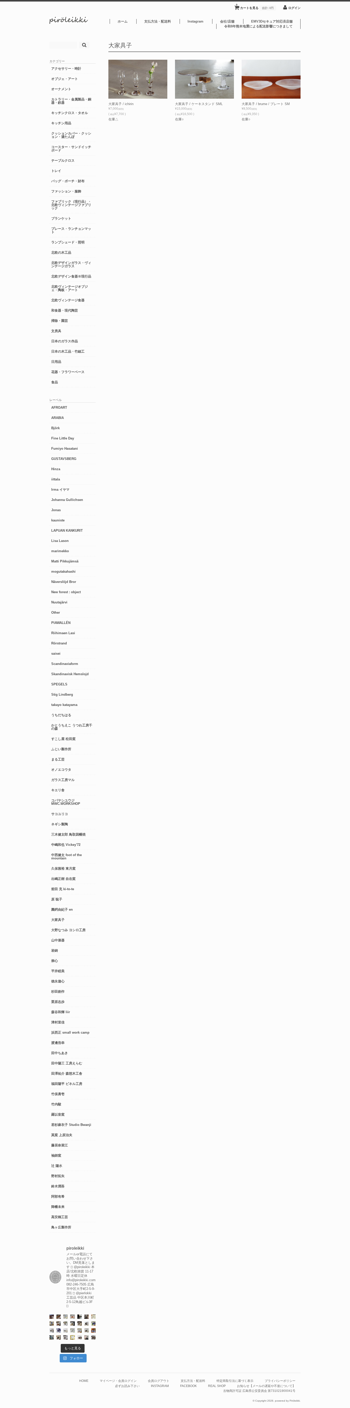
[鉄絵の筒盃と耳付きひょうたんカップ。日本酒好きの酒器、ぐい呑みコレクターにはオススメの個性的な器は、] (79, 1337)
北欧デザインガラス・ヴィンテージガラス (71, 264)
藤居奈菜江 (59, 1145)
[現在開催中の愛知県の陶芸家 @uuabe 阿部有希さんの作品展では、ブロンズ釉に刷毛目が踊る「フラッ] (65, 1337)
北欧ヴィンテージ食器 (68, 300)
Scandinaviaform (64, 664)
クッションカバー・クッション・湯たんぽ (71, 135)
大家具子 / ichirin (120, 104)
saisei (55, 653)
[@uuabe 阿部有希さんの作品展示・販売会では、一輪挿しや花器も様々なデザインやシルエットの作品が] (86, 1330)
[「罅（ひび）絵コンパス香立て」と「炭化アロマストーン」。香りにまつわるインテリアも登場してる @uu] (65, 1330)
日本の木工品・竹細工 (68, 351)
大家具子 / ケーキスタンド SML (199, 104)
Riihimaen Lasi (63, 633)
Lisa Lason (60, 541)
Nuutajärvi (59, 602)
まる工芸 (58, 759)
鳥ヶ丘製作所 (61, 1227)
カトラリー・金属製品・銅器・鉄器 (71, 101)
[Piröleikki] (68, 23)
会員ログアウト (158, 1380)
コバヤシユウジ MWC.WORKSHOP (65, 802)
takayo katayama (64, 705)
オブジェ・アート (64, 79)
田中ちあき (59, 1053)
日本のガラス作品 (64, 341)
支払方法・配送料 (157, 21)
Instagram (195, 21)
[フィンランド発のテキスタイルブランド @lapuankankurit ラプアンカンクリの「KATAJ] (79, 1330)
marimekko (60, 551)
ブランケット (61, 218)
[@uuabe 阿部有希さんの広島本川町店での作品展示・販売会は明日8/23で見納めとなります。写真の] (86, 1323)
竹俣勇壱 (58, 1094)
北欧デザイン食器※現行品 (71, 276)
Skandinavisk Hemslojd (70, 674)
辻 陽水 (56, 1166)
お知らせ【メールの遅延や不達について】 (266, 1386)
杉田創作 (58, 991)
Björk (55, 428)
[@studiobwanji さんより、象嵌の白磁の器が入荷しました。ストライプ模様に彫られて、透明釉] (72, 1323)
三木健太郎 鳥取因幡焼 (68, 834)
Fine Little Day (62, 438)
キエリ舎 (58, 790)
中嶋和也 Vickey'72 (65, 845)
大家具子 (58, 920)
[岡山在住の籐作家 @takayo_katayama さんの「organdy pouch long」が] (86, 1337)
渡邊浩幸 (58, 1043)
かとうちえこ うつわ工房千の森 (71, 727)
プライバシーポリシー (280, 1380)
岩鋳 (54, 950)
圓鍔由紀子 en (62, 909)
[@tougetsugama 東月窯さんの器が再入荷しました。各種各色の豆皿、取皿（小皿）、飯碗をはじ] (51, 1337)
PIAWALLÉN (60, 623)
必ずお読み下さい (127, 1386)
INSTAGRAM (160, 1386)
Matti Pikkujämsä (64, 561)
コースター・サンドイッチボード (71, 148)
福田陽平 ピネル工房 (66, 1084)
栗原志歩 (58, 1002)
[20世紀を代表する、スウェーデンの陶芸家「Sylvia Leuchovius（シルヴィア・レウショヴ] (93, 1323)
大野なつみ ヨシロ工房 (68, 930)
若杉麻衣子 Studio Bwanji (71, 1125)
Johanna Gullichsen (67, 500)
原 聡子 (56, 899)
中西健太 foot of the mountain (66, 856)
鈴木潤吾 (58, 1186)
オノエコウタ (61, 770)
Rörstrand (59, 643)
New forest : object (66, 592)
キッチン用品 (61, 123)
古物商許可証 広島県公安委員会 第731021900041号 (259, 1390)
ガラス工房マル (63, 780)
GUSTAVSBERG (63, 459)
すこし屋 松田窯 (63, 739)
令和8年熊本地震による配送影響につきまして (258, 26)
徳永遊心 (58, 981)
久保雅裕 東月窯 (63, 868)
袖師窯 (56, 1155)
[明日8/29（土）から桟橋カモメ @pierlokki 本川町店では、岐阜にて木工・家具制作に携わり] (58, 1316)
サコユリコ (59, 814)
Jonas (56, 510)
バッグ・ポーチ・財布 (68, 181)
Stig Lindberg (62, 694)
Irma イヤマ (60, 489)
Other (55, 612)
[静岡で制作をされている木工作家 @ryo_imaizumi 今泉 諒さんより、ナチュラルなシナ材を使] (58, 1337)
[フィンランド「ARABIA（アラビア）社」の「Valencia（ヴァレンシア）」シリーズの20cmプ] (58, 1330)
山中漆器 (58, 940)
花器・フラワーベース (68, 372)
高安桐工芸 (59, 1217)
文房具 (56, 331)
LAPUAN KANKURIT (67, 530)
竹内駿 (56, 1104)
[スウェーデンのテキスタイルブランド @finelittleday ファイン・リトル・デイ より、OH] (93, 1316)
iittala (55, 479)
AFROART (59, 407)
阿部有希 (58, 1196)
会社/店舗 (227, 21)
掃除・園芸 (59, 321)
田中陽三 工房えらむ (66, 1063)
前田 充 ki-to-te (62, 889)
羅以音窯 (58, 1114)
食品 (54, 382)
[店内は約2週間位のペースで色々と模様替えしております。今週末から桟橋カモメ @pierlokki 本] (86, 1316)
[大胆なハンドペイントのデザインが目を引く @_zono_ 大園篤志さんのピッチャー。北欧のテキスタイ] (65, 1316)
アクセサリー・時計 (66, 68)
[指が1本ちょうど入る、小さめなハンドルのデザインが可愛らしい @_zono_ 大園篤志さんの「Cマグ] (72, 1316)
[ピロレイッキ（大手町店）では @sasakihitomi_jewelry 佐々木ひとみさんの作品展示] (72, 1330)
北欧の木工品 (61, 252)
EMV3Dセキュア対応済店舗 (272, 21)
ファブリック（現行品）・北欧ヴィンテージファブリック (71, 205)
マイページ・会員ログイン (118, 1380)
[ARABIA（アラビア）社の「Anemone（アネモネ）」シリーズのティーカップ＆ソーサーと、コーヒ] (93, 1330)
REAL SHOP (217, 1386)
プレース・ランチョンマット (71, 230)
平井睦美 (58, 971)
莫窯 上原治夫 (61, 1135)
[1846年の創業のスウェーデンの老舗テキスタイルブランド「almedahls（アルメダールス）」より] (65, 1323)
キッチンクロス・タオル (69, 113)
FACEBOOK (188, 1386)
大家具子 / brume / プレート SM (266, 104)
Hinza (55, 469)
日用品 (56, 362)
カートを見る (255, 6)
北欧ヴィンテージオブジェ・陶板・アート (69, 288)
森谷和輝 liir (60, 1012)
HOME (83, 1380)
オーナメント (61, 89)
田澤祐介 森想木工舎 (66, 1073)
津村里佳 (58, 1022)
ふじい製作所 (61, 749)
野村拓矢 (58, 1176)
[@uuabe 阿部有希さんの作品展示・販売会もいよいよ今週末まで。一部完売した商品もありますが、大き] (51, 1330)
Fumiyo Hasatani (64, 448)
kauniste (58, 520)
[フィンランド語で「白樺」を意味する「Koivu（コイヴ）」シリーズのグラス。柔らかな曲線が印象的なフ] (79, 1323)
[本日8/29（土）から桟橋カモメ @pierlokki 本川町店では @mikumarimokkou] (51, 1316)
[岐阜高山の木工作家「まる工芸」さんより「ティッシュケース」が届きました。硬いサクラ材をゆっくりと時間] (58, 1323)
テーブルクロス (63, 160)
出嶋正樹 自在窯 (63, 879)
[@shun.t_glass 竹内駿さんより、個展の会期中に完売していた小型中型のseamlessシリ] (79, 1316)
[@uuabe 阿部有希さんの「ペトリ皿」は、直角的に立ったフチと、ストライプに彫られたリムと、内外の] (93, 1337)
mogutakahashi (63, 571)
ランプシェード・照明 (68, 242)
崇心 (54, 961)
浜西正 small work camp (70, 1032)
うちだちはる (61, 715)
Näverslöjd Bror (63, 582)
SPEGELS (59, 684)
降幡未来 (58, 1207)
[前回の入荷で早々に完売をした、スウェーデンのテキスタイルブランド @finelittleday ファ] (72, 1337)
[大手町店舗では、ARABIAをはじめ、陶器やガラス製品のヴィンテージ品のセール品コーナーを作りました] (51, 1323)
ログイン (294, 7)
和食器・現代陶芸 (64, 310)
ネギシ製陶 (59, 824)
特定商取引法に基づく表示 (235, 1380)
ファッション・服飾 (66, 191)
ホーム (123, 21)
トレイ (56, 171)
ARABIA (57, 418)
